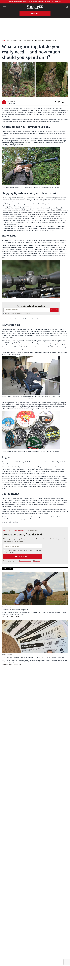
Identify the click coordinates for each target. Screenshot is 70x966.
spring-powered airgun (14, 210)
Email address (22, 546)
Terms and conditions (25, 561)
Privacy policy (26, 313)
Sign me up (22, 556)
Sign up (54, 310)
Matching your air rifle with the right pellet (14, 476)
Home (3, 40)
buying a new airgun (36, 138)
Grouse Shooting (6, 607)
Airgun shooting (6, 108)
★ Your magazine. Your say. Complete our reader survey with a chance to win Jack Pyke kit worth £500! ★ (35, 1)
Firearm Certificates (7, 654)
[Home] (35, 7)
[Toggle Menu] (4, 7)
